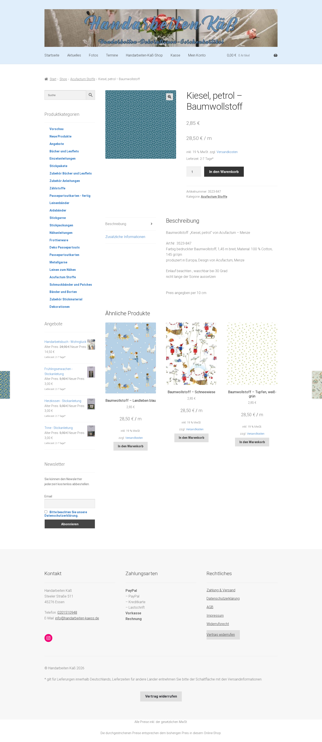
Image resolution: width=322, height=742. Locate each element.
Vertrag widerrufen (221, 635)
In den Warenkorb (224, 171)
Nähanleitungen (61, 232)
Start (53, 79)
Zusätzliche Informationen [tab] (125, 237)
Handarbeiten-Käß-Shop (144, 55)
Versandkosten (227, 152)
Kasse (175, 55)
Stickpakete (58, 166)
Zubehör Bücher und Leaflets (71, 173)
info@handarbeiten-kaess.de (77, 618)
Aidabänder (58, 210)
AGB (210, 607)
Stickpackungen (61, 225)
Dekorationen (60, 306)
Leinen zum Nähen (63, 269)
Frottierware (59, 240)
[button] (169, 96)
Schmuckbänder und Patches (71, 284)
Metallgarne (58, 262)
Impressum (215, 615)
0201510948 (67, 612)
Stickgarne (58, 218)
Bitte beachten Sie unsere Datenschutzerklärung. (65, 513)
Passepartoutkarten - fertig (70, 195)
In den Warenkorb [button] (130, 446)
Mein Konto (197, 55)
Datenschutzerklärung (223, 598)
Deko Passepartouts (65, 247)
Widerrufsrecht (218, 624)
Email (48, 496)
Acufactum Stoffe (82, 79)
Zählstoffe (57, 188)
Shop (63, 79)
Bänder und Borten (63, 292)
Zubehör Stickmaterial (66, 299)
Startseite (51, 55)
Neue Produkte (60, 136)
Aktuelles (74, 55)
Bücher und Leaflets (64, 151)
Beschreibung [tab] (115, 224)
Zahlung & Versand (221, 590)
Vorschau (57, 129)
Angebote (57, 144)
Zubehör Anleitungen (65, 181)
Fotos (93, 55)
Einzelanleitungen (63, 158)
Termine (112, 55)
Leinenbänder (59, 203)
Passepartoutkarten (64, 255)
